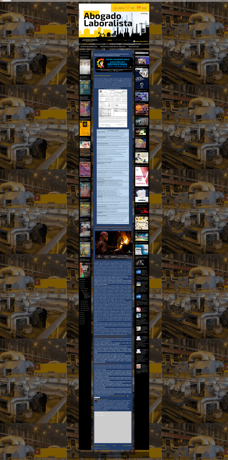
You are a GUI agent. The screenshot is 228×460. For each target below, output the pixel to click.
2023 (82, 321)
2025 (82, 323)
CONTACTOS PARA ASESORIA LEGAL (88, 46)
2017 (82, 312)
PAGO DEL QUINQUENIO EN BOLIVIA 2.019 (144, 316)
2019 (82, 316)
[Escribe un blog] (95, 397)
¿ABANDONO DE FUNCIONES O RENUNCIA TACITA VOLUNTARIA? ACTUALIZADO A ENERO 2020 (142, 330)
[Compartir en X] (97, 397)
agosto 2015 (84, 304)
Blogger (125, 455)
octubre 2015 (85, 306)
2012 (82, 281)
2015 (82, 287)
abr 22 (84, 292)
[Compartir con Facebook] (98, 397)
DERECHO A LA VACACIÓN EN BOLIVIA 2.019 (144, 283)
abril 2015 (84, 290)
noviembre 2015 (85, 308)
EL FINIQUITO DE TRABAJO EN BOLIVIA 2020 (144, 337)
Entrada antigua (127, 445)
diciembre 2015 (85, 310)
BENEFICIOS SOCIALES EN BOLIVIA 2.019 (144, 271)
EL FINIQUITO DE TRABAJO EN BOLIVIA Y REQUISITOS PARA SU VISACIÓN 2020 (142, 352)
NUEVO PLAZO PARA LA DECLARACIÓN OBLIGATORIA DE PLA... (86, 296)
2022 (82, 320)
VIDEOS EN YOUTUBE (133, 46)
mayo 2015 (84, 301)
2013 (82, 283)
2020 (82, 318)
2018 (82, 314)
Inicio (114, 445)
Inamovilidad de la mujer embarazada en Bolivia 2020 (144, 309)
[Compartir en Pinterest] (99, 397)
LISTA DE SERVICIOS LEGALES (102, 75)
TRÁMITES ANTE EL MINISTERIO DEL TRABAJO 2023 (112, 46)
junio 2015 (84, 302)
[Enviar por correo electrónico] (94, 397)
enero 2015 (84, 288)
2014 (82, 285)
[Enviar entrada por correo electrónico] (127, 395)
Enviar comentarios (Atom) (105, 448)
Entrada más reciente (100, 445)
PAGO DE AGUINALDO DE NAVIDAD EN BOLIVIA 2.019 (144, 366)
